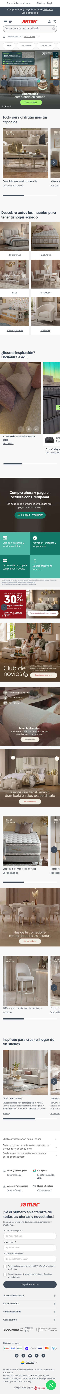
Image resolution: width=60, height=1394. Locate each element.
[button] (54, 21)
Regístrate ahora (30, 1284)
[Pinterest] (37, 1356)
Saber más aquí (14, 1175)
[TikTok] (43, 1356)
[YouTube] (30, 1356)
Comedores (26, 46)
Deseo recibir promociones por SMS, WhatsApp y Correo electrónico (31, 1267)
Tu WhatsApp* (9, 1242)
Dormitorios (46, 46)
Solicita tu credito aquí (45, 1176)
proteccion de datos (33, 1274)
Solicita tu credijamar (32, 515)
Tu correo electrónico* (13, 1254)
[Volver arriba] (51, 1374)
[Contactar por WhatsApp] (51, 1385)
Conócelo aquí (44, 1190)
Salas (9, 46)
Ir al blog (6, 1114)
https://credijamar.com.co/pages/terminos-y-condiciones (19, 584)
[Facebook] (23, 1356)
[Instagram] (17, 1356)
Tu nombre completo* (13, 1231)
